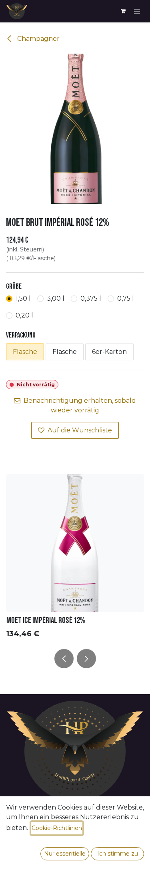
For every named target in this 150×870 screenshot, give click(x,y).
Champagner (38, 38)
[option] (75, 558)
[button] (64, 658)
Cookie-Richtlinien (57, 828)
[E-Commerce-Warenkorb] (123, 11)
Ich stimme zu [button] (117, 853)
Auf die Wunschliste (80, 430)
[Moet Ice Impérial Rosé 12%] (75, 543)
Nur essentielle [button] (65, 853)
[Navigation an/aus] (137, 11)
